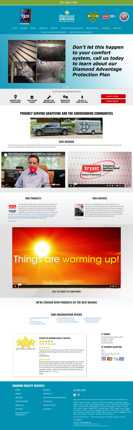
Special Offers (92, 28)
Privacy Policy (49, 405)
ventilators (22, 216)
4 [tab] (70, 87)
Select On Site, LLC (86, 422)
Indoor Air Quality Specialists (66, 320)
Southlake (123, 412)
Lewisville (98, 410)
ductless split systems (29, 214)
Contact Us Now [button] (112, 96)
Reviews (23, 28)
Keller (127, 408)
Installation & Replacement (93, 318)
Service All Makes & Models (66, 318)
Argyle (82, 402)
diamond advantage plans (110, 214)
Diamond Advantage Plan (72, 28)
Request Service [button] (112, 101)
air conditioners (28, 212)
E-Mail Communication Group (53, 32)
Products (43, 28)
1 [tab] (64, 87)
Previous (1, 61)
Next (131, 61)
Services (54, 28)
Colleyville (118, 402)
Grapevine (111, 406)
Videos (33, 28)
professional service (113, 210)
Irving (117, 408)
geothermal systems (43, 214)
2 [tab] (66, 87)
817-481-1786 (79, 390)
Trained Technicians (36, 322)
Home (14, 28)
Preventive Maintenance (37, 323)
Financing (105, 28)
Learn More (11, 221)
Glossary (47, 409)
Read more (42, 354)
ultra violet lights (13, 216)
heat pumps (37, 212)
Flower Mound (94, 406)
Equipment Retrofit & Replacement (68, 322)
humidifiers (19, 214)
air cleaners (52, 214)
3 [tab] (68, 87)
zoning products (32, 216)
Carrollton (110, 402)
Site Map (19, 409)
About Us (117, 28)
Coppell (125, 402)
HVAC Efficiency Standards (80, 32)
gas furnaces (45, 212)
